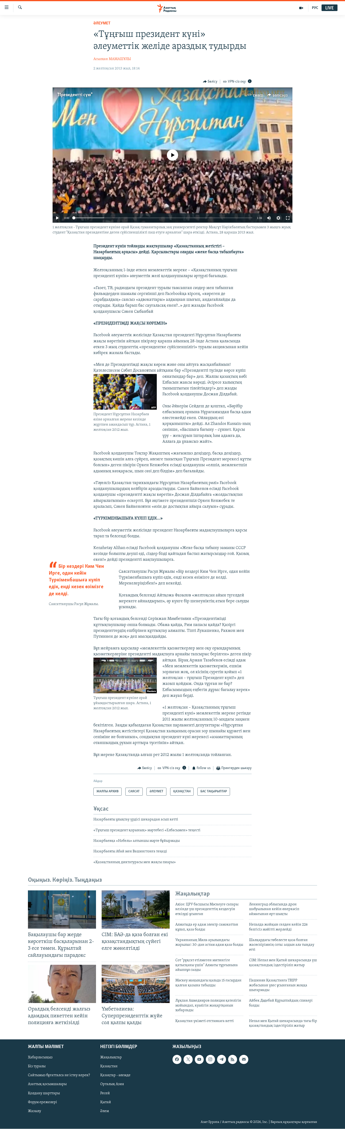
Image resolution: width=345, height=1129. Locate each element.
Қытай (105, 1102)
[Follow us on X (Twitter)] (188, 1059)
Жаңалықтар (111, 1058)
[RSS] (232, 1059)
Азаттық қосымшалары (47, 1084)
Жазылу (34, 1111)
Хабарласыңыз (40, 1058)
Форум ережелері (42, 1102)
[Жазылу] (243, 1059)
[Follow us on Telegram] (221, 1059)
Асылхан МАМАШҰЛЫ (112, 59)
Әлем (104, 1111)
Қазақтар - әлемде (115, 1075)
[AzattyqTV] (301, 7)
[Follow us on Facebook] (176, 1059)
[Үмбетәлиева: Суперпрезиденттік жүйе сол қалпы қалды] (136, 984)
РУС (315, 8)
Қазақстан (109, 1066)
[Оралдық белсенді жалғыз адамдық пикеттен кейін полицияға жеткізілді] (62, 984)
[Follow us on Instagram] (210, 1059)
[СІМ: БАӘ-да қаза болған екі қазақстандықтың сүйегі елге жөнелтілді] (136, 909)
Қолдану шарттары (44, 1093)
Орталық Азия (112, 1084)
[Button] (210, 82)
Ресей (105, 1093)
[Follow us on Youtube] (199, 1059)
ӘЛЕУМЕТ (102, 23)
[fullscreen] (287, 218)
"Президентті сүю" (74, 95)
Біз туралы (37, 1066)
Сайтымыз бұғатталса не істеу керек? (59, 1075)
